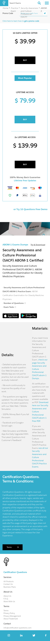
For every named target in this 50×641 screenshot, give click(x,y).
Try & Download (38, 244)
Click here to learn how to (21, 21)
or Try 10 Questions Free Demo (30, 209)
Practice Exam (14, 8)
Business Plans (10, 587)
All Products (9, 581)
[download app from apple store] (11, 317)
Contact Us (8, 584)
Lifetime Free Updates (25, 180)
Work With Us (9, 601)
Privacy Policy (9, 613)
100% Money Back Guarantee (25, 177)
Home (5, 8)
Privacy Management (12, 616)
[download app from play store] (29, 317)
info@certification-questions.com (17, 628)
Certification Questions (15, 572)
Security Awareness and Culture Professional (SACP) (29, 8)
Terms (9, 547)
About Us (7, 596)
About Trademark (11, 619)
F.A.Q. (6, 598)
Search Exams (15, 3)
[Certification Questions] (4, 3)
